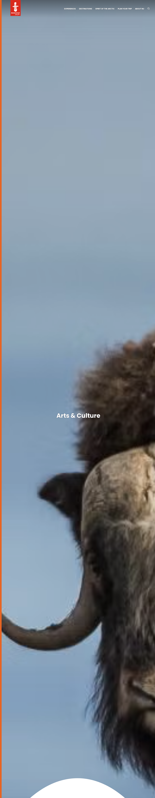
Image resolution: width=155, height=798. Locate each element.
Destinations (85, 9)
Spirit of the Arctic (105, 9)
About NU (139, 9)
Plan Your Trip (125, 9)
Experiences (70, 9)
